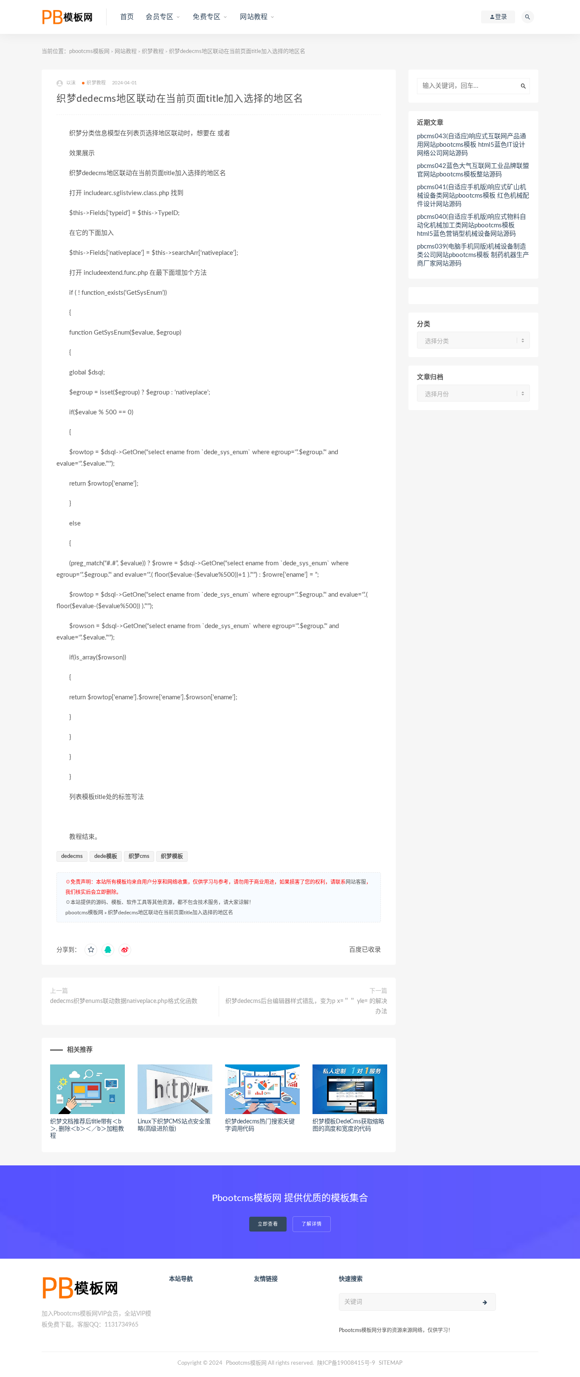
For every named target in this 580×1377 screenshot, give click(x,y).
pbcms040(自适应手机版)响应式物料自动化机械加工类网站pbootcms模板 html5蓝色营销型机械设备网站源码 (471, 225)
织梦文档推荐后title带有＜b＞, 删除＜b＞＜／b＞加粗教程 (87, 1129)
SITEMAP (391, 1363)
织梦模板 (172, 856)
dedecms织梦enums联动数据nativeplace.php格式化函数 (123, 1001)
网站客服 (356, 882)
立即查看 (268, 1224)
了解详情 (311, 1224)
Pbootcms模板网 (246, 1363)
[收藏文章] (90, 950)
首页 (127, 17)
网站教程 (253, 17)
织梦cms (139, 856)
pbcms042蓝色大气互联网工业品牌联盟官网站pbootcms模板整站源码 (473, 170)
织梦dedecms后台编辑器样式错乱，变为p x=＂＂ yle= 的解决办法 (306, 1006)
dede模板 (105, 856)
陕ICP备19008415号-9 (346, 1363)
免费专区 (206, 17)
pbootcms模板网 (89, 51)
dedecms (72, 856)
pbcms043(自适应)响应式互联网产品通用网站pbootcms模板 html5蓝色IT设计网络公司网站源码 (471, 144)
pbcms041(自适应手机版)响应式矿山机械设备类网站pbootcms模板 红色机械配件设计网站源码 (473, 195)
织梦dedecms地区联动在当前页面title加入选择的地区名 (170, 912)
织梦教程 (153, 51)
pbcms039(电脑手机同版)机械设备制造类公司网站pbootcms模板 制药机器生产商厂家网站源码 (473, 255)
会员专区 (159, 17)
